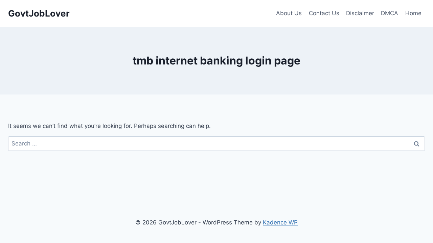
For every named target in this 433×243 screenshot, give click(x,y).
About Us (289, 13)
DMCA (389, 13)
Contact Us (324, 13)
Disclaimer (360, 13)
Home (413, 13)
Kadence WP (280, 222)
